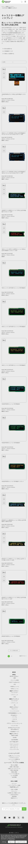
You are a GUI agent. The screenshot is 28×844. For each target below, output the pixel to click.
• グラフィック (14, 694)
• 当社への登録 (14, 789)
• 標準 (14, 678)
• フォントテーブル (14, 749)
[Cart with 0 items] (21, 1)
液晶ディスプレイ (14, 691)
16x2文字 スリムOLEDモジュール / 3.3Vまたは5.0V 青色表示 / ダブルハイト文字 (14, 211)
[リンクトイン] (14, 817)
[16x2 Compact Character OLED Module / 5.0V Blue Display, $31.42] (17, 273)
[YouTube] (9, 817)
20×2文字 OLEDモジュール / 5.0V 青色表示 (11, 636)
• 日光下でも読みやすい (14, 682)
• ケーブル (14, 717)
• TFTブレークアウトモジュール (14, 723)
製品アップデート (14, 733)
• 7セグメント (14, 709)
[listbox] (9, 62)
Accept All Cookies (21, 842)
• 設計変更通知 (14, 739)
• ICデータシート (14, 747)
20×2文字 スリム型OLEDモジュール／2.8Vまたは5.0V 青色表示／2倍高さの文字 (14, 521)
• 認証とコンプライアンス (14, 768)
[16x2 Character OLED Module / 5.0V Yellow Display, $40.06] (17, 467)
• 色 (14, 705)
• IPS (14, 684)
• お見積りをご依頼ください (14, 793)
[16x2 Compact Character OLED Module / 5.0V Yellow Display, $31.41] (17, 350)
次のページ (22, 656)
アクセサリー (14, 715)
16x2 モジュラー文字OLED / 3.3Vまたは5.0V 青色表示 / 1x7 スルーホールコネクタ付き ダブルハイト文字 (14, 134)
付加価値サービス (8, 51)
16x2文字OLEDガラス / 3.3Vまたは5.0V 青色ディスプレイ (14, 95)
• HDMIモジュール (14, 686)
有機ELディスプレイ (14, 699)
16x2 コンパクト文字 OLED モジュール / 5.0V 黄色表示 (13, 365)
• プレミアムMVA (14, 680)
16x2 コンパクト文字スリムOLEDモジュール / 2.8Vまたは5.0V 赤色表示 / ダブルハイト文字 (14, 250)
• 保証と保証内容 (14, 770)
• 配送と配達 (14, 772)
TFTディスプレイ (14, 676)
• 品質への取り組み (14, 766)
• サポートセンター (14, 744)
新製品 (14, 674)
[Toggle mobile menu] (25, 1)
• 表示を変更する (14, 729)
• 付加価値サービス (14, 731)
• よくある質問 (14, 775)
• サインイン (14, 791)
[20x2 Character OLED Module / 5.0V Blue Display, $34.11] (17, 621)
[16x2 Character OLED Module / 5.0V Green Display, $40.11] (17, 428)
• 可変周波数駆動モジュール (14, 713)
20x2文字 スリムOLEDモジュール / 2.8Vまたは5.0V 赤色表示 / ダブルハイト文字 (14, 598)
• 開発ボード (14, 721)
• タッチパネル (14, 725)
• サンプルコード (14, 746)
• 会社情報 (14, 777)
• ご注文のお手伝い (14, 794)
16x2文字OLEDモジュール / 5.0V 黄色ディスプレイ (13, 481)
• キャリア (14, 783)
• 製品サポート (14, 798)
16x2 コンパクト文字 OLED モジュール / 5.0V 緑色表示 (13, 326)
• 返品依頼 (14, 796)
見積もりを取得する (9, 53)
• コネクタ (14, 719)
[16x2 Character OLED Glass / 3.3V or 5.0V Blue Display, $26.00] (17, 80)
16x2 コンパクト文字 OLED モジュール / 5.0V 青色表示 (13, 287)
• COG (14, 696)
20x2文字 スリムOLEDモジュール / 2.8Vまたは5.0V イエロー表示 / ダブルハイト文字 (14, 559)
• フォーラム (14, 761)
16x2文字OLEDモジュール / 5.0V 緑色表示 (11, 442)
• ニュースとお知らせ (14, 773)
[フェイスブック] (5, 817)
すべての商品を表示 (14, 650)
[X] (18, 817)
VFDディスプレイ (14, 707)
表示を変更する (8, 48)
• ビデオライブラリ (14, 757)
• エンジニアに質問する (14, 759)
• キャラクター (14, 692)
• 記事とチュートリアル (14, 755)
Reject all (11, 842)
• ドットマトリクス (14, 711)
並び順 (4, 62)
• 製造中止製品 (14, 735)
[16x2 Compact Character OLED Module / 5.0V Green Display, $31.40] (17, 312)
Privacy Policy (12, 839)
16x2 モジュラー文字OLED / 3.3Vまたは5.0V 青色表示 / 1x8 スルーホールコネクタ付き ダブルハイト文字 (14, 172)
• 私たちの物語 (14, 765)
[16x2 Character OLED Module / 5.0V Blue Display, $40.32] (17, 389)
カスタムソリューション (14, 727)
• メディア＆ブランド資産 (14, 785)
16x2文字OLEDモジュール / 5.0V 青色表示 (11, 404)
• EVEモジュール (14, 688)
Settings (4, 842)
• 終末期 (14, 737)
